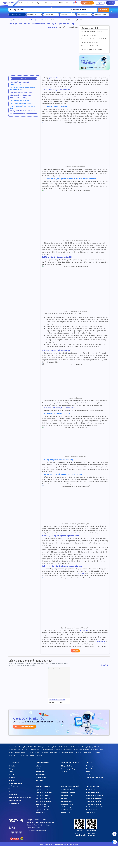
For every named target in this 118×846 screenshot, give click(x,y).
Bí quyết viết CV (41, 777)
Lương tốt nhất (73, 27)
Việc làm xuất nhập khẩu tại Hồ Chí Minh (93, 39)
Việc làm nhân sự (66, 801)
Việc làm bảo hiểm (67, 795)
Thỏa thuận (12, 777)
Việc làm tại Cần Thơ (42, 804)
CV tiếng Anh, (22, 747)
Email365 (89, 771)
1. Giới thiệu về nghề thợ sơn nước (19, 82)
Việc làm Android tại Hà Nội (89, 42)
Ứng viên (39, 3)
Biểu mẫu (64, 771)
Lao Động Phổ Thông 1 (57, 702)
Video (10, 789)
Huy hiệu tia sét (13, 794)
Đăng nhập (99, 3)
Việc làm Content (91, 810)
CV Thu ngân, (87, 752)
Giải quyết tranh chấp (15, 783)
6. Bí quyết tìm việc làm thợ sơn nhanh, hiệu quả (23, 113)
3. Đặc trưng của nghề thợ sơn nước (20, 95)
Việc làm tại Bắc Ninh (42, 810)
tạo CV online (83, 630)
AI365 (10, 791)
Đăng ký (110, 3)
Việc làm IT (64, 798)
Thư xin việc (40, 771)
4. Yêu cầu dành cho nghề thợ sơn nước (21, 98)
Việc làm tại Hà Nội (42, 790)
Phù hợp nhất (52, 27)
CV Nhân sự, (49, 750)
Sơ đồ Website (13, 786)
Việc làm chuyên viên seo (94, 798)
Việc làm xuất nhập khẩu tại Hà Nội (92, 32)
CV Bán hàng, (58, 750)
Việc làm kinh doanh (67, 790)
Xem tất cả (104, 665)
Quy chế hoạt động (14, 800)
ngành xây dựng (53, 78)
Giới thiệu (11, 766)
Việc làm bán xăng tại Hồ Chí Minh (91, 49)
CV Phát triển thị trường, (66, 752)
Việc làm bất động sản (68, 792)
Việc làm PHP (90, 790)
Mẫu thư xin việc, (75, 747)
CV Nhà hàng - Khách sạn (34, 755)
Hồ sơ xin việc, (12, 747)
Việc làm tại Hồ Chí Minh (44, 792)
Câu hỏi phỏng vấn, (14, 750)
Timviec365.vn (79, 573)
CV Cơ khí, (86, 750)
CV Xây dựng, (78, 750)
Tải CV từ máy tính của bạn (24, 726)
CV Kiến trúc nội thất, (33, 752)
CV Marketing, (68, 750)
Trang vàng (39, 780)
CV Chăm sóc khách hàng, (49, 752)
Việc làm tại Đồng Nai (43, 807)
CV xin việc (30, 3)
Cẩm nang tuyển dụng (68, 769)
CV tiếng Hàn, (42, 747)
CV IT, (42, 750)
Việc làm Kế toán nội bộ (93, 792)
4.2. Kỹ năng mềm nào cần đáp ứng (21, 103)
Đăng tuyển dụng (66, 766)
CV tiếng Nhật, (52, 747)
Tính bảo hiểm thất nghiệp (94, 777)
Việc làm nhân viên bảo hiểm (95, 807)
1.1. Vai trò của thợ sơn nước (19, 85)
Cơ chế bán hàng (13, 803)
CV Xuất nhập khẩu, (97, 750)
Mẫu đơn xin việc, (63, 747)
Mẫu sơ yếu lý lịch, (87, 747)
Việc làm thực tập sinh (93, 804)
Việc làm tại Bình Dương (43, 801)
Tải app (88, 774)
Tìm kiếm (103, 10)
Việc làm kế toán (66, 810)
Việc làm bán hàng (67, 804)
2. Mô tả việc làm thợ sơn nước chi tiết (21, 92)
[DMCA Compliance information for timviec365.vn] (21, 839)
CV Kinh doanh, (34, 750)
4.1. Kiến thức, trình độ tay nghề (20, 100)
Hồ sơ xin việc (40, 774)
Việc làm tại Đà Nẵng (42, 795)
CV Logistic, (21, 755)
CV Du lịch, (78, 752)
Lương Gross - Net (92, 769)
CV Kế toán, (25, 750)
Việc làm (21, 3)
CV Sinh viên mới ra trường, (16, 752)
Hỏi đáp (10, 771)
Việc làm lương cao (67, 807)
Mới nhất (62, 27)
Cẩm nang (48, 3)
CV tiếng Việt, (32, 747)
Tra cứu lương (90, 766)
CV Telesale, (96, 752)
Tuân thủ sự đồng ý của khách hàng (19, 797)
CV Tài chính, (12, 755)
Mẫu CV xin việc (41, 769)
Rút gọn (75, 651)
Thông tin (11, 769)
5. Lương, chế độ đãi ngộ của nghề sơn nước (22, 111)
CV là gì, (96, 747)
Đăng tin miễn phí (87, 3)
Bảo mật (11, 780)
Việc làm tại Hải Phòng (43, 798)
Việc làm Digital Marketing (94, 795)
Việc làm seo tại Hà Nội (88, 35)
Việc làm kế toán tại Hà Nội (89, 46)
